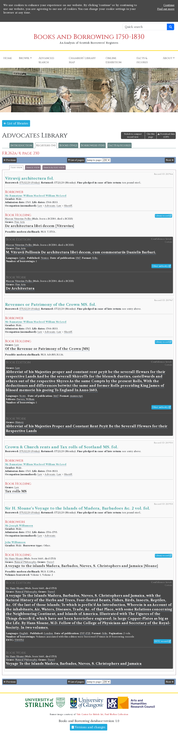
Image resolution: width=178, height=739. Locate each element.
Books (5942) (68, 145)
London (48, 633)
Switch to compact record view (133, 135)
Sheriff (68, 205)
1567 (78, 258)
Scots (22, 396)
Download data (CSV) (167, 135)
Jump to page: (94, 160)
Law (40, 205)
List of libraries (17, 123)
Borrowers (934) (93, 145)
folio (95, 258)
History (19, 422)
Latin (22, 258)
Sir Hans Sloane (14, 558)
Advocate (50, 205)
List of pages (77, 160)
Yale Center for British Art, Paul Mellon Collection (102, 714)
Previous (11, 160)
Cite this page (151, 135)
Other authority (160, 266)
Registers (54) (46, 145)
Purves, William (25, 399)
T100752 (19, 640)
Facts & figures (119, 145)
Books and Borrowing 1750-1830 (89, 36)
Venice (45, 258)
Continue (169, 5)
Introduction (21, 145)
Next (168, 160)
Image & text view (54, 167)
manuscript (76, 396)
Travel (50, 562)
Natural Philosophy (25, 562)
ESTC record (161, 641)
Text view (16, 167)
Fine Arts (19, 222)
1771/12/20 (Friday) (29, 182)
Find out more (166, 9)
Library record (162, 216)
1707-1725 (85, 633)
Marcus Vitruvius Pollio (18, 218)
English (23, 633)
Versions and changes (90, 727)
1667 (56, 396)
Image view (33, 167)
